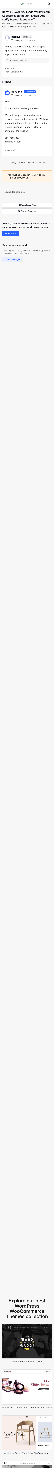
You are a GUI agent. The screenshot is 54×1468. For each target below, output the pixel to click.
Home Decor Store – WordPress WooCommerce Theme (27, 1453)
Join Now (12, 233)
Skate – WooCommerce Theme (27, 1361)
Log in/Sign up (21, 177)
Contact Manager (12, 259)
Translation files (28, 205)
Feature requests (28, 211)
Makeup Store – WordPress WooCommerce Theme (27, 1407)
